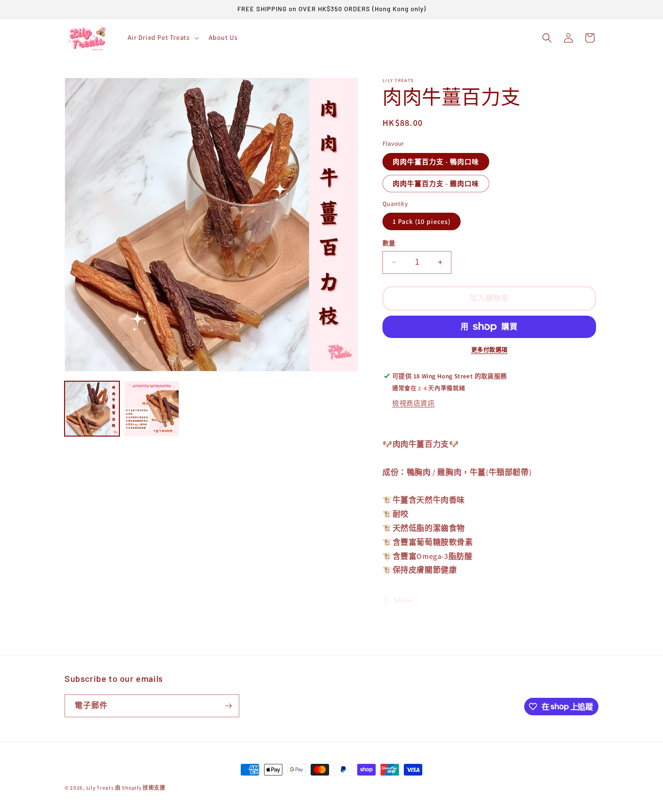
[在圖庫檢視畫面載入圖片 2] (151, 408)
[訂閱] (228, 705)
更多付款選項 (489, 350)
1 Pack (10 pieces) (421, 221)
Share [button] (403, 600)
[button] (162, 37)
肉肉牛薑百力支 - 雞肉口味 (436, 183)
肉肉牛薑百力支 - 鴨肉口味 (436, 161)
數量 (389, 243)
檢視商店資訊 (413, 403)
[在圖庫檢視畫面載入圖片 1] (92, 408)
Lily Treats (100, 787)
